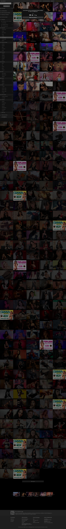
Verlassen (33, 13)
